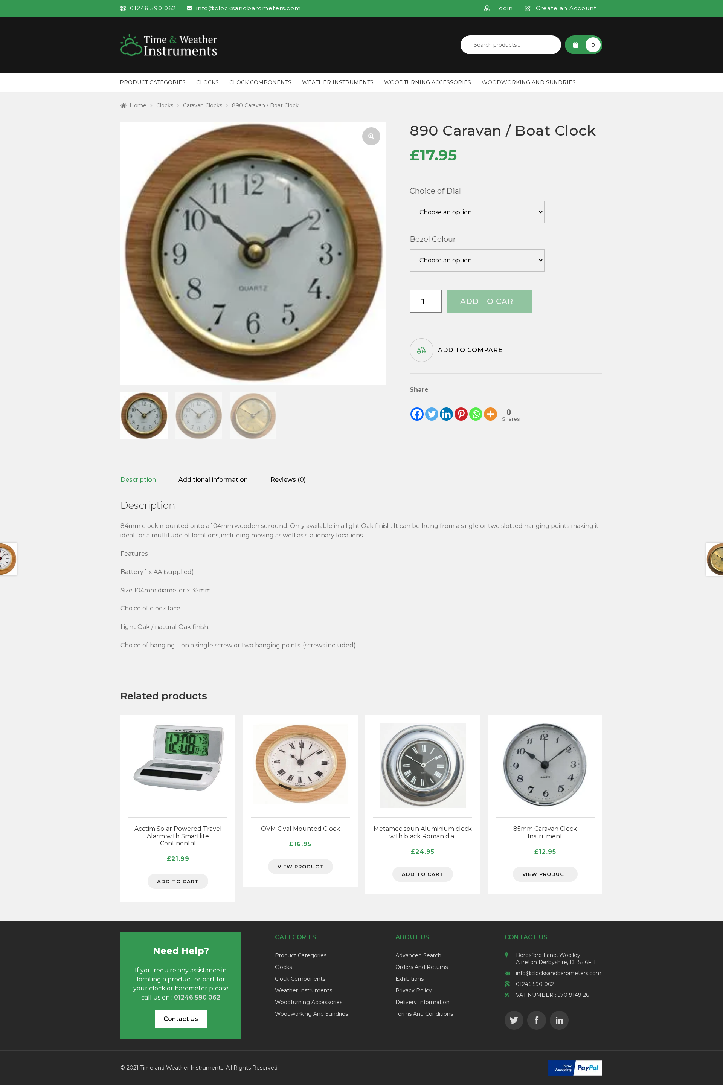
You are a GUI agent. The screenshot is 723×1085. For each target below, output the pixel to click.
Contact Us (180, 1018)
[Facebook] (417, 408)
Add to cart (489, 301)
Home (138, 105)
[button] (371, 136)
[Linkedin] (446, 408)
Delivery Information (422, 1002)
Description (138, 479)
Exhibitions (409, 978)
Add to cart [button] (178, 881)
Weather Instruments (338, 82)
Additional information (213, 479)
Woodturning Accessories (427, 82)
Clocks (207, 82)
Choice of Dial (435, 190)
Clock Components (260, 82)
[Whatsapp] (475, 408)
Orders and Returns (421, 967)
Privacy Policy (413, 990)
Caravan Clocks (202, 105)
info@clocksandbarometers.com (558, 973)
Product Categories (153, 82)
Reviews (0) (288, 479)
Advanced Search (418, 955)
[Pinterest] (461, 408)
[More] (490, 408)
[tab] (138, 480)
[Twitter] (431, 408)
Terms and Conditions (424, 1013)
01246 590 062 (535, 984)
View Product (300, 867)
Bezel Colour (433, 239)
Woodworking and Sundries (529, 82)
